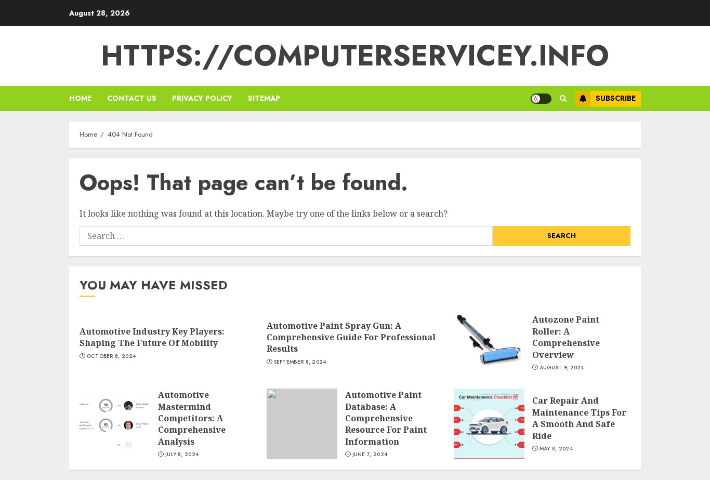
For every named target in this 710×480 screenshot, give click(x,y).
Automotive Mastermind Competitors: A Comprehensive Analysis (192, 418)
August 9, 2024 (562, 367)
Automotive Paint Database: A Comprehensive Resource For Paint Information (386, 418)
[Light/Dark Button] (541, 99)
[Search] (563, 98)
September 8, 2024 (300, 362)
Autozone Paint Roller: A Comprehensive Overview (566, 337)
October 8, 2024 (111, 356)
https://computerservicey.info (355, 55)
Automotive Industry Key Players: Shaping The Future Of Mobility (152, 337)
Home (80, 98)
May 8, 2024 (556, 448)
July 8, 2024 (182, 454)
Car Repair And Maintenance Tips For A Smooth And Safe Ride (579, 418)
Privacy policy (202, 98)
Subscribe (616, 98)
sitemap (264, 98)
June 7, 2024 (370, 454)
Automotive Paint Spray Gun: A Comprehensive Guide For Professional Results (351, 337)
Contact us (131, 98)
